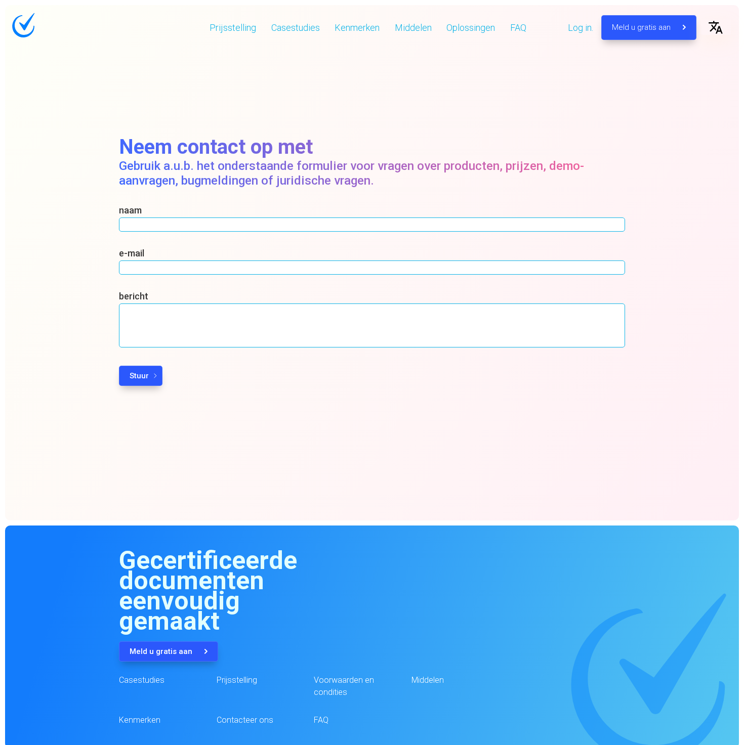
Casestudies (295, 27)
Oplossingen (470, 27)
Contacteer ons (245, 720)
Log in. (580, 27)
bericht (133, 296)
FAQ (518, 27)
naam (130, 210)
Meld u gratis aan (642, 27)
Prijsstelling (233, 27)
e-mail (131, 253)
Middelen (413, 27)
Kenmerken (357, 27)
